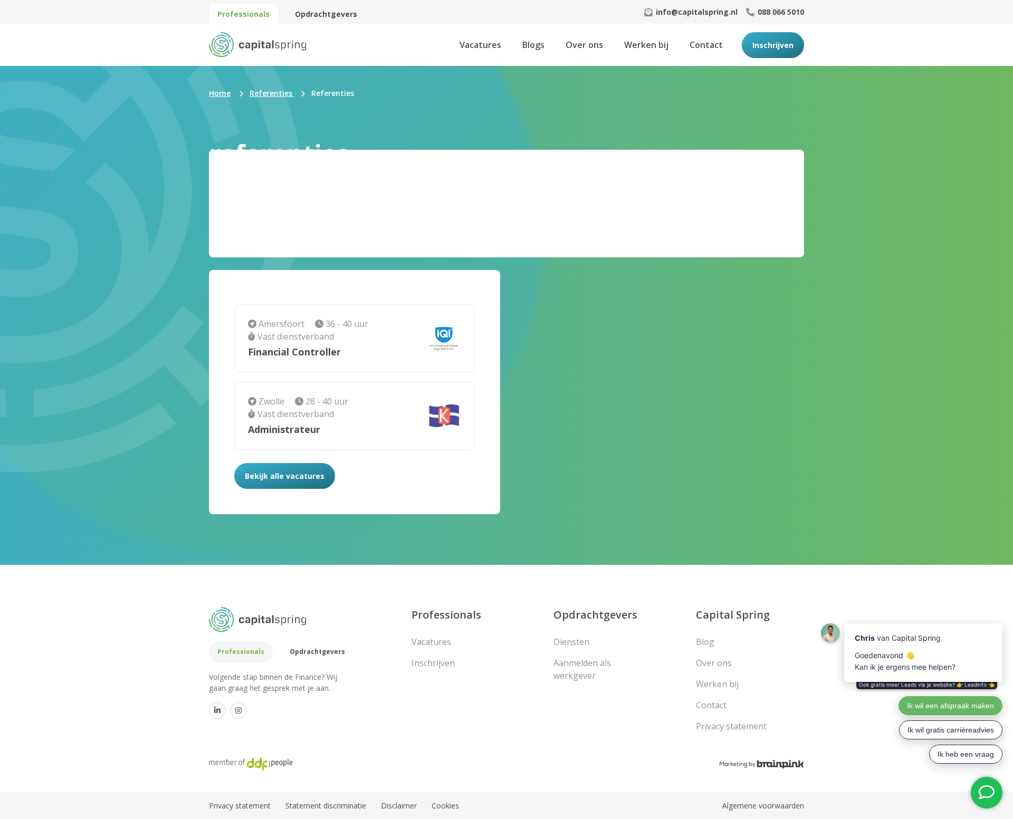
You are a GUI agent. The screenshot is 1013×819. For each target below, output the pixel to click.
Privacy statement (731, 726)
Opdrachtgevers (326, 14)
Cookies (445, 806)
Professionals (243, 14)
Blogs (533, 45)
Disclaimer (399, 806)
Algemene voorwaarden (763, 806)
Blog (705, 642)
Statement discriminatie (325, 806)
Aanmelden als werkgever (582, 669)
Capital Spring (733, 615)
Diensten (571, 642)
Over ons (584, 45)
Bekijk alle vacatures (284, 476)
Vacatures (480, 45)
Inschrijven (773, 45)
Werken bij (646, 45)
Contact (706, 45)
